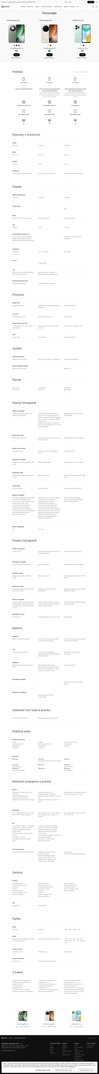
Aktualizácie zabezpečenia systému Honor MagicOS (79, 1054)
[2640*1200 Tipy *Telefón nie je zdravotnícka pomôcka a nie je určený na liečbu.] (13, 254)
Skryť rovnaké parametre (81, 71)
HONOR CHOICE (66, 1054)
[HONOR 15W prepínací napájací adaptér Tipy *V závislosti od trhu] (64, 686)
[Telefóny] (25, 6)
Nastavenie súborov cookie (43, 1070)
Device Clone (90, 1047)
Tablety (37, 6)
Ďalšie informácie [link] (15, 57)
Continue (91, 2)
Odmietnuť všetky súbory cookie (63, 1070)
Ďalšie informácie (24, 1026)
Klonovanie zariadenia (79, 1060)
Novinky (51, 1049)
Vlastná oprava (77, 1058)
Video (51, 1051)
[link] (16, 33)
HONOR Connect (90, 1045)
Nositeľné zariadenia (46, 6)
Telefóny (22, 6)
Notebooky (30, 6)
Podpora (72, 6)
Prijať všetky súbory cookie (87, 1070)
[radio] (14, 45)
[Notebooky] (33, 6)
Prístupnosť (52, 1053)
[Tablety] (39, 6)
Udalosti (52, 1047)
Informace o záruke (78, 1051)
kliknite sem (72, 1066)
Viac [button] (77, 6)
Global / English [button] (68, 2)
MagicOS (66, 6)
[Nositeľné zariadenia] (52, 6)
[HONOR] (5, 1038)
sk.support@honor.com (8, 1050)
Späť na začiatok (93, 1038)
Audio (63, 1053)
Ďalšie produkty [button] (58, 6)
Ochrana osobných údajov (78, 1048)
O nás (51, 1045)
